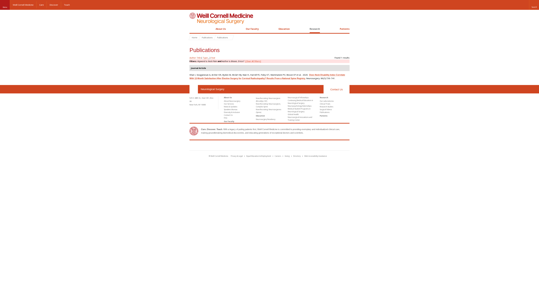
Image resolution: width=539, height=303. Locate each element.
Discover (54, 4)
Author (192, 57)
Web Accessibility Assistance (315, 156)
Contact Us (336, 89)
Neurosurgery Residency (265, 119)
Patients (345, 28)
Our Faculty (252, 28)
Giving (287, 156)
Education (284, 28)
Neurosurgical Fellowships (298, 97)
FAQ (225, 118)
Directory (297, 156)
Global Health (293, 114)
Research (315, 28)
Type (205, 57)
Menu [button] (5, 7)
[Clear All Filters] (253, 61)
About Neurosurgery (232, 101)
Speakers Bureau (230, 109)
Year (213, 57)
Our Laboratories (327, 101)
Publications (324, 112)
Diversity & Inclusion (232, 112)
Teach (67, 4)
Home (192, 29)
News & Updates (230, 106)
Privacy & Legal (237, 156)
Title (199, 57)
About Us (221, 28)
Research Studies (326, 106)
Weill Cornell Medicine (23, 4)
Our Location (193, 89)
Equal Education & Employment (258, 156)
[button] (534, 5)
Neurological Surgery (212, 89)
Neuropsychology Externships (299, 106)
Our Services (229, 104)
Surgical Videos (326, 109)
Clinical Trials (325, 104)
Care (41, 4)
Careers (278, 156)
